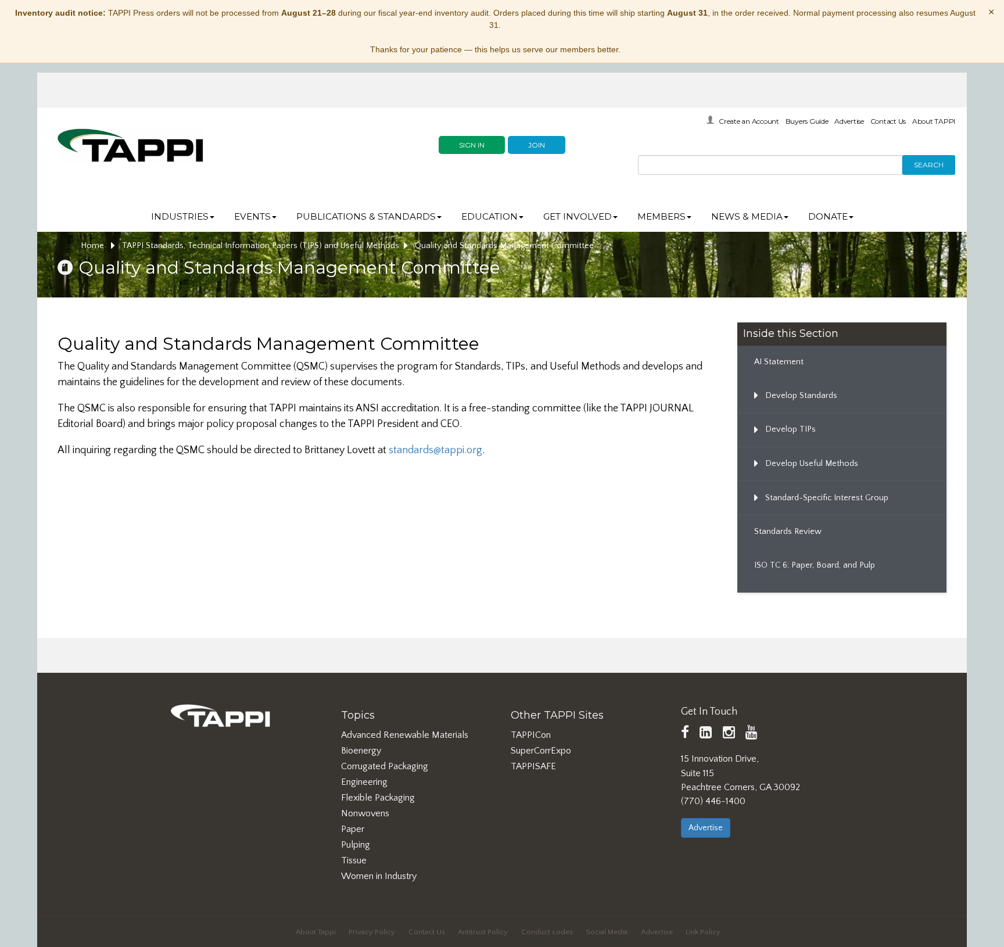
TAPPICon (531, 735)
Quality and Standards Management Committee (504, 245)
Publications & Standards (366, 216)
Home (93, 245)
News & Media (747, 216)
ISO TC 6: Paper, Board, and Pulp (814, 565)
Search (929, 164)
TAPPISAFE (533, 766)
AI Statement (779, 362)
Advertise (849, 121)
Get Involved (577, 216)
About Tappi (316, 932)
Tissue (354, 860)
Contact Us (888, 121)
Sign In (472, 145)
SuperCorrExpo (541, 750)
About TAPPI (933, 121)
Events (252, 216)
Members (661, 216)
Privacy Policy (372, 932)
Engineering (364, 782)
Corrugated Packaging (384, 766)
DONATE (828, 216)
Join (536, 145)
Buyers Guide (807, 121)
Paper (352, 829)
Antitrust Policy (483, 932)
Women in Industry (379, 876)
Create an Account (749, 121)
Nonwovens (365, 813)
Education (489, 216)
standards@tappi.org (435, 450)
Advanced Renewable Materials (404, 735)
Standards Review (788, 531)
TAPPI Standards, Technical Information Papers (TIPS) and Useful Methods (260, 245)
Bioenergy (361, 750)
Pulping (355, 845)
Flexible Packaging (378, 797)
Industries (180, 216)
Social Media (607, 932)
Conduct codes (547, 932)
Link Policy (703, 932)
